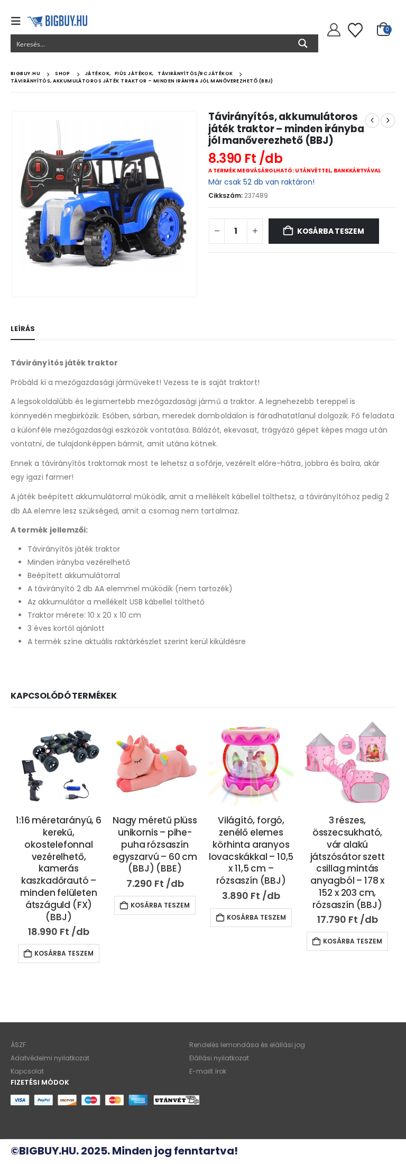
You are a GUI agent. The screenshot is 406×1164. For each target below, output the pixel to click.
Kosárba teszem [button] (64, 953)
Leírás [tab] (23, 329)
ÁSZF (18, 1044)
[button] (19, 21)
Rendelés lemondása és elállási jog (247, 1044)
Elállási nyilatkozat (219, 1057)
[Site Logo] (57, 21)
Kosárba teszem (330, 231)
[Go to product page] (59, 763)
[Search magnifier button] (303, 43)
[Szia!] (332, 30)
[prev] (372, 120)
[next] (388, 120)
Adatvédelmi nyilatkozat (50, 1057)
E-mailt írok (207, 1071)
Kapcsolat (27, 1071)
